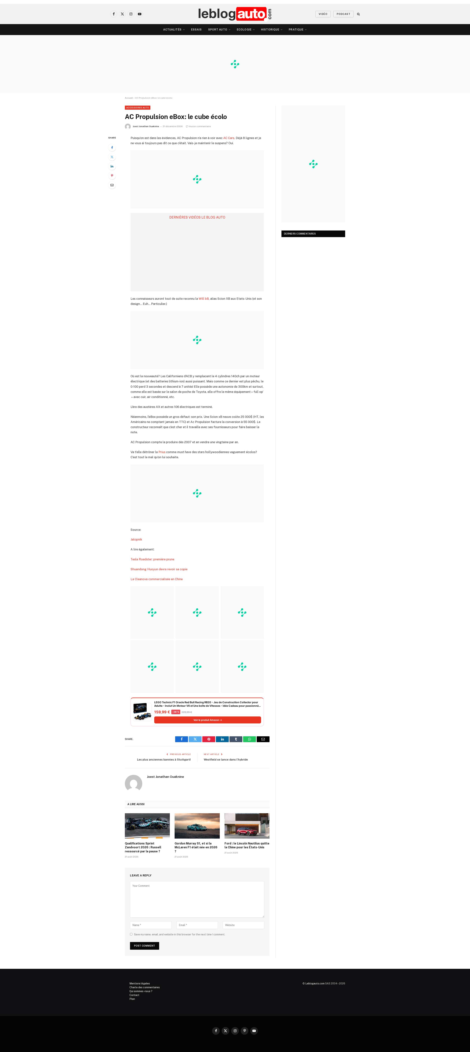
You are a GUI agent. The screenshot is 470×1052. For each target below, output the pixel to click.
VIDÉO (323, 14)
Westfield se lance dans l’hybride (226, 759)
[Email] (112, 185)
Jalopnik (136, 539)
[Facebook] (112, 147)
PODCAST (343, 14)
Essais (196, 29)
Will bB (204, 298)
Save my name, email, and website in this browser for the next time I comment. (179, 934)
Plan (132, 998)
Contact (134, 995)
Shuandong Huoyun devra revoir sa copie (159, 569)
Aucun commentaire (200, 126)
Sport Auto (217, 29)
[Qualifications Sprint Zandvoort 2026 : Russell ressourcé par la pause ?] (147, 826)
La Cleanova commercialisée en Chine (157, 579)
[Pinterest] (112, 175)
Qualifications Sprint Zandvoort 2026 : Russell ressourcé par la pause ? (143, 847)
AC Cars (228, 138)
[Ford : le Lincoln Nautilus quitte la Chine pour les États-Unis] (247, 826)
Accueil (129, 98)
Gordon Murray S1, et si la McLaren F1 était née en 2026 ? (196, 847)
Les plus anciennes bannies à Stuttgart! (164, 759)
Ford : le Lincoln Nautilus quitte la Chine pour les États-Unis (247, 845)
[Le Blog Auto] (235, 14)
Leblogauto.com (315, 983)
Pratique (296, 29)
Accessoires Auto (137, 108)
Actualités (172, 29)
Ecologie (244, 29)
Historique (270, 29)
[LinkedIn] (112, 166)
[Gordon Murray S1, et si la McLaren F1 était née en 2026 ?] (197, 826)
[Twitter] (112, 157)
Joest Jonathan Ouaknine (146, 126)
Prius (161, 452)
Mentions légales (139, 983)
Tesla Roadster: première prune (152, 559)
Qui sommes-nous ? (140, 991)
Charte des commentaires (144, 987)
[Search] (358, 14)
